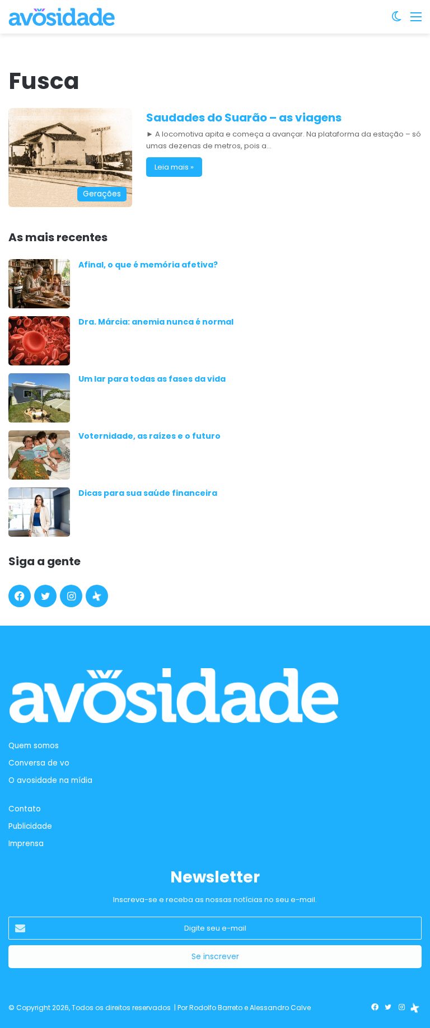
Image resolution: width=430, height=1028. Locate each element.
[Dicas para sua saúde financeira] (39, 512)
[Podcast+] (97, 596)
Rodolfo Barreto (215, 1007)
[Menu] (416, 21)
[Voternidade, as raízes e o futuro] (39, 455)
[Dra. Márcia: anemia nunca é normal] (39, 340)
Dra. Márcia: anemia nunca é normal (155, 321)
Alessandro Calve (280, 1007)
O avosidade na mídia (50, 780)
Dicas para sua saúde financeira (147, 493)
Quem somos (33, 745)
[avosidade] (61, 17)
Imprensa (26, 843)
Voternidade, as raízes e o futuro (149, 436)
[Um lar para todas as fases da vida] (39, 398)
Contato (24, 809)
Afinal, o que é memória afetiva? (148, 264)
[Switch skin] (396, 21)
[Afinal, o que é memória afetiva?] (39, 283)
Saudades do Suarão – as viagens (244, 117)
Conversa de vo (38, 763)
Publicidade (30, 826)
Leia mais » (174, 167)
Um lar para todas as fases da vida (152, 378)
